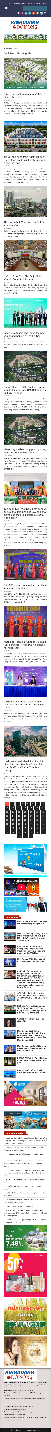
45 (13, 828)
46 (19, 828)
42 (37, 824)
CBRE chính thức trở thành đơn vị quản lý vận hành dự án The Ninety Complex (24, 704)
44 (7, 828)
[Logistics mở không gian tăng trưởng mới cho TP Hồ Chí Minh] (10, 1073)
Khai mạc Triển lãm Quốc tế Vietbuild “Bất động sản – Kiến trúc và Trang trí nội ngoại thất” (25, 644)
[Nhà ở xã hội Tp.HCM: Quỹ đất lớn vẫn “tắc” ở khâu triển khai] (25, 255)
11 (19, 808)
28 (37, 816)
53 (19, 832)
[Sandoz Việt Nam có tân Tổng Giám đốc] (10, 1022)
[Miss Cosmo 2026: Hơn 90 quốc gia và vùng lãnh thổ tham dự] (10, 962)
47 (25, 828)
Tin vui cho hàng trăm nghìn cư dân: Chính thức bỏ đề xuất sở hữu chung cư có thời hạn (25, 160)
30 (7, 820)
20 (31, 812)
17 (13, 812)
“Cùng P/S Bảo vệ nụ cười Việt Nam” (19, 1206)
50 (43, 828)
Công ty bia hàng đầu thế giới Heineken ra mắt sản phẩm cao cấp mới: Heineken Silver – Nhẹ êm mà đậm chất (24, 1172)
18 (19, 812)
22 (43, 812)
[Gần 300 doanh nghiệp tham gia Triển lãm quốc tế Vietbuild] (25, 564)
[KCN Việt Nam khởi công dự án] (10, 1009)
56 (37, 832)
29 (43, 816)
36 (43, 820)
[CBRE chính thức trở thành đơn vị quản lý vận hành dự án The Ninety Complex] (25, 681)
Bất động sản (12, 48)
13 (31, 808)
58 (20, 836)
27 (31, 816)
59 (26, 836)
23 (7, 816)
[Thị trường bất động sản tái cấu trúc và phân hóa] (25, 201)
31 (13, 820)
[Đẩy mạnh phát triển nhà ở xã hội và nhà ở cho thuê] (25, 73)
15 (43, 808)
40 (25, 824)
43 (43, 824)
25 (19, 816)
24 (13, 816)
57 (43, 832)
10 (13, 808)
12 (25, 808)
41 (31, 824)
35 (37, 820)
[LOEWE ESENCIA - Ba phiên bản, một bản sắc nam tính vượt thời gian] (10, 1061)
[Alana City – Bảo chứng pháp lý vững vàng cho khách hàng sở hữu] (25, 429)
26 (25, 816)
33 (25, 820)
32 (19, 820)
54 (25, 832)
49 (37, 828)
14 (37, 808)
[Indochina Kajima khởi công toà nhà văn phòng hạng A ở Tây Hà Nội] (25, 312)
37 (7, 824)
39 (19, 824)
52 (13, 832)
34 (31, 820)
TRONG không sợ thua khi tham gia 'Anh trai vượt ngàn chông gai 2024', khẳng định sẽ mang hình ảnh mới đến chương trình (25, 1212)
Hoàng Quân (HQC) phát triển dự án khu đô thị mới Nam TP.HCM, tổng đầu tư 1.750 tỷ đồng (25, 390)
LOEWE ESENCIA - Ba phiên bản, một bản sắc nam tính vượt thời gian (32, 1060)
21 (37, 812)
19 (25, 812)
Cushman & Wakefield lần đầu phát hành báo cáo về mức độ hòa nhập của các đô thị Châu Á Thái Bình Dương (24, 1163)
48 (31, 828)
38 (13, 824)
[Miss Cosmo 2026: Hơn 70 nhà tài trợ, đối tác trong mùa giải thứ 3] (10, 924)
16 (7, 812)
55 (31, 832)
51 (7, 832)
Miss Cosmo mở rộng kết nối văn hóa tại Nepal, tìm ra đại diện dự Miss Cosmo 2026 (32, 1048)
